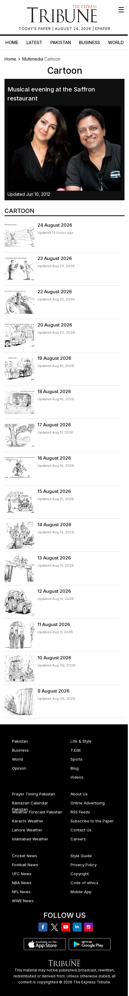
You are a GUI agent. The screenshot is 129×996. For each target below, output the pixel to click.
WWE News (23, 900)
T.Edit (75, 750)
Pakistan (60, 42)
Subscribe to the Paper (92, 821)
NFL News (21, 891)
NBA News (22, 882)
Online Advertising (87, 803)
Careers (78, 838)
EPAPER (102, 28)
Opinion (19, 768)
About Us (79, 794)
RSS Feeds (80, 812)
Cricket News (24, 855)
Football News (25, 864)
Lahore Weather (27, 830)
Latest (34, 42)
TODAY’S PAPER (35, 28)
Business (89, 42)
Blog (74, 768)
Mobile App (81, 891)
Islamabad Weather (30, 838)
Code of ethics (84, 882)
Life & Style (81, 741)
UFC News (22, 873)
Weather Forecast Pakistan (37, 812)
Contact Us (81, 830)
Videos (76, 777)
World (116, 42)
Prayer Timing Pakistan (33, 794)
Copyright (79, 873)
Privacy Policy (83, 864)
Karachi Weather (28, 821)
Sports (76, 759)
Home (11, 42)
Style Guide (81, 855)
